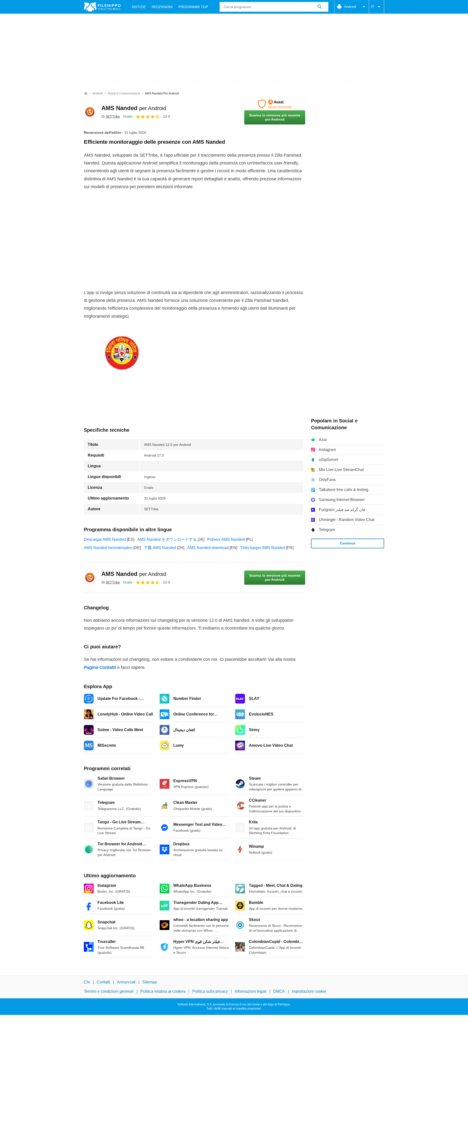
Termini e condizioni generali (109, 991)
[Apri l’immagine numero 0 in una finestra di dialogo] (121, 353)
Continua (347, 543)
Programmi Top (193, 7)
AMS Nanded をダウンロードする (167, 539)
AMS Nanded (133, 108)
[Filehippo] (102, 7)
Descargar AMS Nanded (105, 539)
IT (372, 7)
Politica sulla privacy (210, 991)
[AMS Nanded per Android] (90, 112)
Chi (87, 982)
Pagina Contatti (100, 667)
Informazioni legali (250, 991)
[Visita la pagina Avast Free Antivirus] (274, 104)
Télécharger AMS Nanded (262, 548)
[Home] (86, 93)
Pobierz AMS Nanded (226, 539)
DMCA (279, 991)
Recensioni (162, 7)
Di (110, 116)
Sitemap (149, 982)
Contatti (103, 982)
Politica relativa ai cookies (162, 991)
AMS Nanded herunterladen (108, 548)
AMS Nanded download (208, 548)
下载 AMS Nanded (160, 548)
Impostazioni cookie (309, 991)
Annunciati (126, 982)
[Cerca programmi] (319, 7)
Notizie (139, 7)
